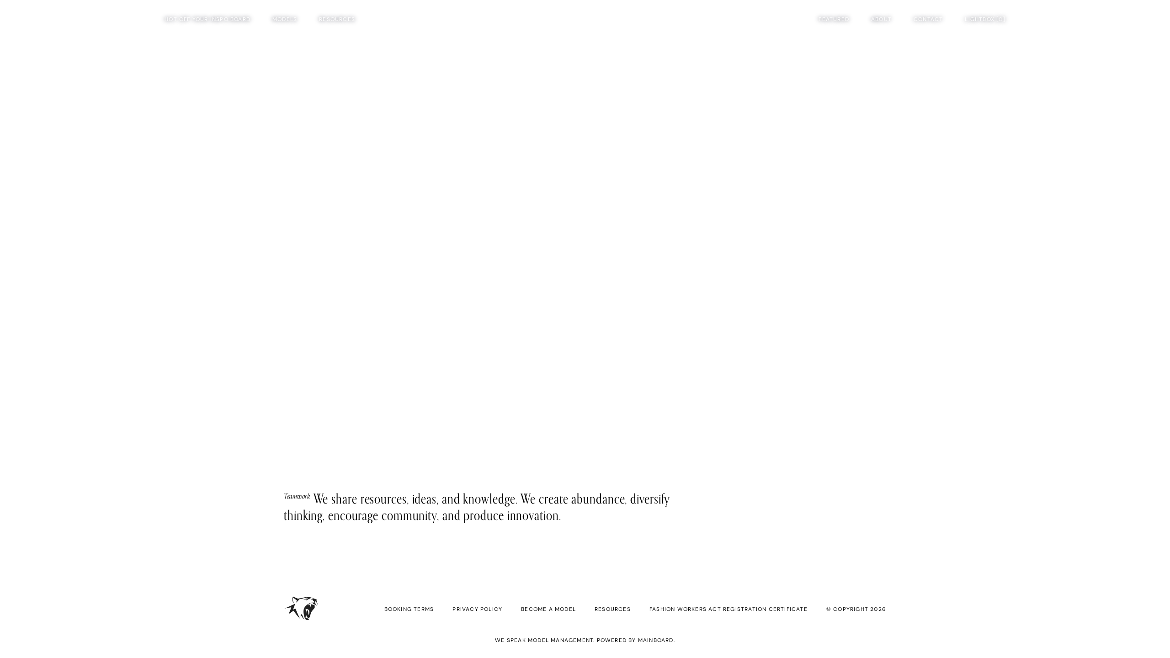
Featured (834, 19)
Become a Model (548, 609)
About (881, 19)
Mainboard (656, 640)
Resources (337, 19)
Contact (928, 19)
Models (284, 19)
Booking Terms (409, 609)
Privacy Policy (477, 609)
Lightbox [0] (985, 19)
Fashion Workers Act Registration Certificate (728, 609)
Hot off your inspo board (207, 19)
